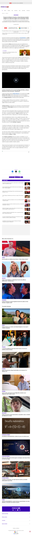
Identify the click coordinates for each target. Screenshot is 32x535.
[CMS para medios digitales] (16, 533)
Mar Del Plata (23, 10)
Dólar (12, 10)
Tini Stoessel (28, 10)
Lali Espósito (15, 10)
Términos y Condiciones (16, 528)
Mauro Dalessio (16, 93)
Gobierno (5, 10)
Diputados (9, 10)
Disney (19, 10)
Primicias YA (3, 13)
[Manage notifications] (30, 531)
